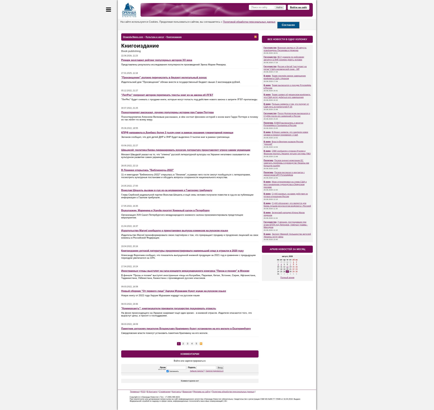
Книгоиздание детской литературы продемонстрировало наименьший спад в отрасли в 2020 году (182, 250)
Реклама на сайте (201, 392)
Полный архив (287, 277)
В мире (267, 76)
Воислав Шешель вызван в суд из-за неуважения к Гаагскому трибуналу (166, 190)
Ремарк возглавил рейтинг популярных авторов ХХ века (156, 60)
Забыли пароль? (197, 371)
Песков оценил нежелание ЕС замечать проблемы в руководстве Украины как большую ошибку (286, 163)
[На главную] (129, 9)
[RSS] (255, 36)
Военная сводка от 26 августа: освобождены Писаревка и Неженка (285, 49)
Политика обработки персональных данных (233, 392)
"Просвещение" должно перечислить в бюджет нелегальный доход (164, 77)
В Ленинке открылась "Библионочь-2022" (147, 170)
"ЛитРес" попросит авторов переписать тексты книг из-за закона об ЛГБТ (167, 94)
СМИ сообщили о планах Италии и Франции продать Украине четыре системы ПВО (287, 152)
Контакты (176, 392)
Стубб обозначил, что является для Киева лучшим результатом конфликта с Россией (287, 204)
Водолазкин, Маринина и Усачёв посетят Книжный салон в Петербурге (165, 210)
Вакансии (187, 392)
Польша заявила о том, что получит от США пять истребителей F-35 (286, 105)
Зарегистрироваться (214, 371)
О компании (164, 392)
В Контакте (152, 392)
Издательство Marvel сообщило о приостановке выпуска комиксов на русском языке (174, 230)
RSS (143, 392)
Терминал (135, 392)
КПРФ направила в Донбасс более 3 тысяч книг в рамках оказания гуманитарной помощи (177, 132)
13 (287, 267)
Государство (270, 48)
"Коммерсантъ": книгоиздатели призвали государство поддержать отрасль (168, 308)
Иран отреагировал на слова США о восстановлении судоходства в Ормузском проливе (285, 184)
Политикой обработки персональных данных (249, 21)
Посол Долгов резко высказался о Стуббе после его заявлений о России (287, 114)
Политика (268, 123)
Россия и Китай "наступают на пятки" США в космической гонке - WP (285, 67)
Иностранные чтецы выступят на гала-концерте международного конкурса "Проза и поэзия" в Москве (185, 270)
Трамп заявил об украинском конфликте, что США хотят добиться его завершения (287, 96)
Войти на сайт (298, 7)
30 (287, 262)
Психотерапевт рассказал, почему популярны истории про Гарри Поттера (167, 112)
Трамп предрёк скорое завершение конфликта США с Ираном (285, 77)
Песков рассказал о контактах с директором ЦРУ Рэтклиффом (284, 173)
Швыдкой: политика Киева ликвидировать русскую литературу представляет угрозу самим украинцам (185, 149)
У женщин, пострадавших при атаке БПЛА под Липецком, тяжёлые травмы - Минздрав (286, 225)
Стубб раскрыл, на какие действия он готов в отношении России (286, 195)
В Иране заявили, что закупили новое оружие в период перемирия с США (286, 133)
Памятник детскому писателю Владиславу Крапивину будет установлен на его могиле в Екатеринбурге (186, 328)
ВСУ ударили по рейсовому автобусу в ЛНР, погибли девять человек (284, 58)
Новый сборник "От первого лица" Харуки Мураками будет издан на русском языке (173, 290)
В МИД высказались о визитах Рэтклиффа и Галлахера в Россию (283, 124)
